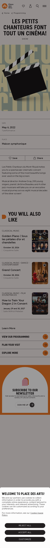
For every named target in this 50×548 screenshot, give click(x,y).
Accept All (25, 532)
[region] (25, 517)
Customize (25, 539)
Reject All (25, 525)
